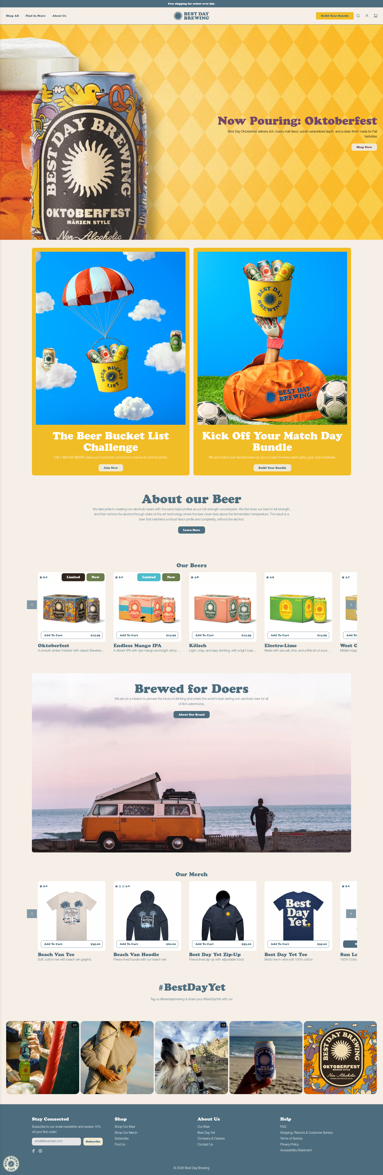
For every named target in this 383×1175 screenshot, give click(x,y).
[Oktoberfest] (72, 608)
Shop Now (364, 147)
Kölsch (197, 645)
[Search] (358, 15)
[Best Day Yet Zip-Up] (223, 917)
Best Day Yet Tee (286, 954)
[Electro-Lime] (298, 608)
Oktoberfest (53, 645)
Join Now (111, 468)
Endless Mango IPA (138, 645)
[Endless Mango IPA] (147, 608)
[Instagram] (40, 1151)
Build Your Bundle (335, 16)
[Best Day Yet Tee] (298, 917)
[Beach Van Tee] (72, 917)
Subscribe (93, 1141)
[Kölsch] (223, 608)
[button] (32, 604)
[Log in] (366, 15)
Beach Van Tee (56, 954)
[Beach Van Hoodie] (147, 917)
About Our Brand (192, 714)
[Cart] (375, 15)
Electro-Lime (281, 645)
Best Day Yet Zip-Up (215, 954)
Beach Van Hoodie (136, 954)
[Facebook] (34, 1151)
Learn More (191, 530)
